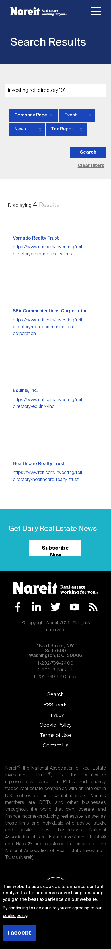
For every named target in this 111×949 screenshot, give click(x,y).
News (20, 129)
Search (55, 694)
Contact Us (56, 745)
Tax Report (63, 129)
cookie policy (15, 916)
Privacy (55, 715)
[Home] (38, 11)
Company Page (30, 115)
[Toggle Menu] (96, 12)
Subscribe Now (55, 551)
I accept (19, 933)
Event (71, 115)
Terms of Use (55, 735)
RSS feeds (56, 704)
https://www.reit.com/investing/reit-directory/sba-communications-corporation (48, 327)
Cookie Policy (55, 725)
